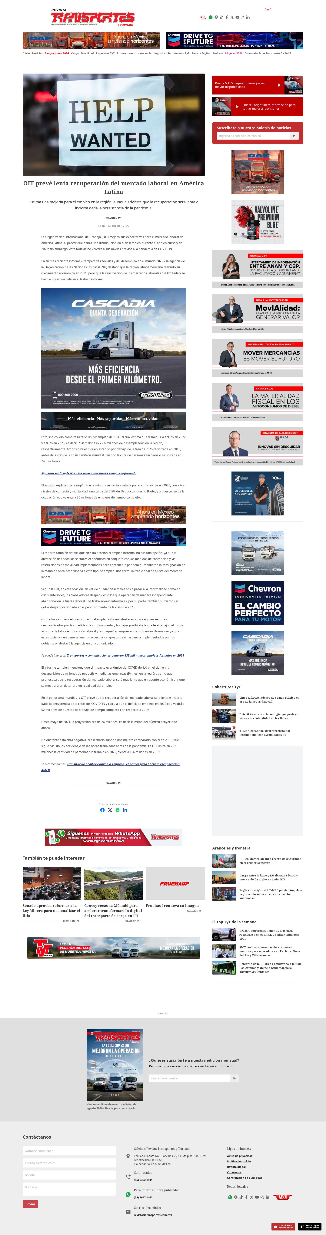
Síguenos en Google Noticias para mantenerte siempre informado (88, 473)
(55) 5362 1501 (143, 1180)
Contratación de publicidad (244, 1178)
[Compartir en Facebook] (102, 810)
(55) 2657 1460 (143, 1197)
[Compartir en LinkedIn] (125, 810)
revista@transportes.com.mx (153, 1215)
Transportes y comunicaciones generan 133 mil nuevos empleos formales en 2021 (125, 655)
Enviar (30, 1204)
